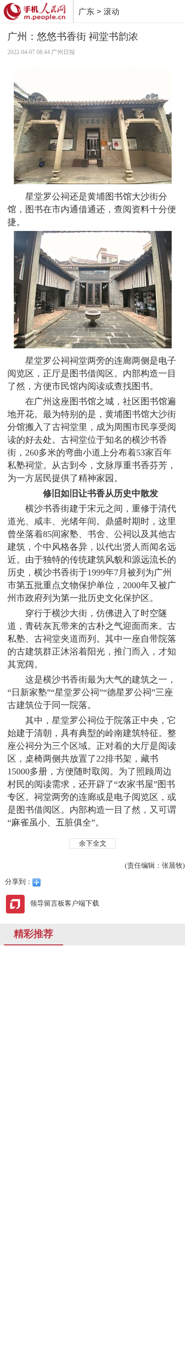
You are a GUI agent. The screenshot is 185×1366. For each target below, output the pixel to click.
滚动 (111, 11)
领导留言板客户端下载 (64, 903)
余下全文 (93, 843)
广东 (86, 11)
